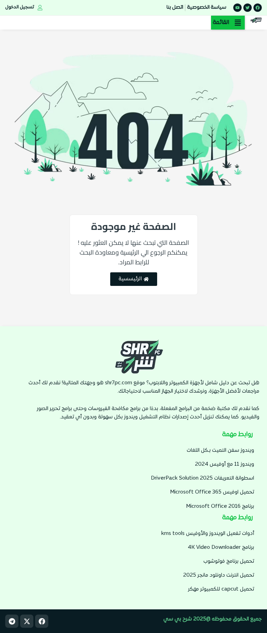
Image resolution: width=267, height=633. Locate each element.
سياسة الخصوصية (206, 7)
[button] (228, 23)
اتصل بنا (175, 7)
